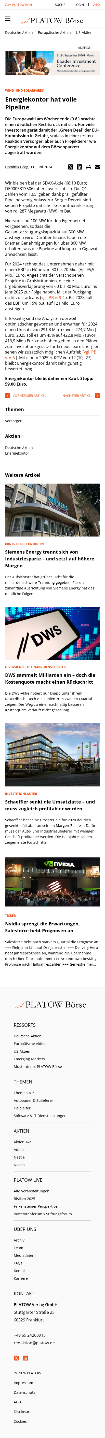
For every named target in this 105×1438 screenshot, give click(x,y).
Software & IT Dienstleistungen (40, 1115)
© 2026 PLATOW (27, 1373)
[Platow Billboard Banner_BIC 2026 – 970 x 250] (52, 63)
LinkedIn (25, 1358)
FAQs (18, 1263)
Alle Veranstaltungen (31, 1191)
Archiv (19, 1240)
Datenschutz (24, 1392)
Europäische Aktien (54, 32)
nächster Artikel (77, 395)
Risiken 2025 (24, 1198)
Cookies (20, 1421)
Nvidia (19, 1164)
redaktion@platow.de (34, 1343)
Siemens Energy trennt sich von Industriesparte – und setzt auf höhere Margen (49, 559)
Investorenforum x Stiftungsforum (43, 1213)
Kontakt (20, 1270)
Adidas (19, 1149)
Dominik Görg (16, 166)
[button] (70, 167)
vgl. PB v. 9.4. (53, 297)
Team (18, 1247)
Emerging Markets (29, 1058)
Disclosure (23, 1411)
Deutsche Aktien (19, 32)
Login (79, 5)
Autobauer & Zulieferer (33, 1100)
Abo (96, 5)
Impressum (23, 1382)
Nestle (19, 1157)
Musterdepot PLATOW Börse (38, 1066)
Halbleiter (22, 1108)
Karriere (21, 1278)
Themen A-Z (24, 1092)
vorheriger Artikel (29, 395)
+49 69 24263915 (30, 1335)
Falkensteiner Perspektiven (37, 1206)
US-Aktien (84, 32)
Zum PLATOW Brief (18, 5)
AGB (17, 1402)
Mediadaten (24, 1255)
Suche (60, 5)
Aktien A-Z (22, 1141)
